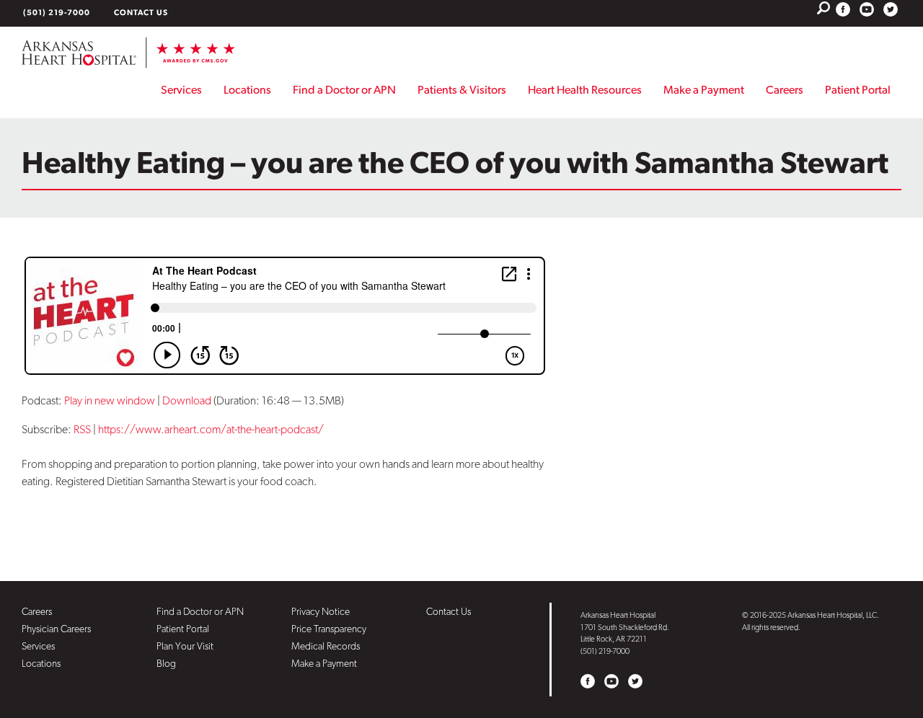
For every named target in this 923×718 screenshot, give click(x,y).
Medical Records (325, 646)
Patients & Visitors (462, 90)
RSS (82, 429)
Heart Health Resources (585, 90)
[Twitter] (890, 9)
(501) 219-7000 (56, 12)
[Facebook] (843, 9)
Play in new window (109, 400)
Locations (247, 90)
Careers (784, 90)
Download (186, 400)
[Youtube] (867, 9)
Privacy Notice (320, 611)
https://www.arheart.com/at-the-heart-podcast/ (211, 429)
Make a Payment (703, 90)
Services (181, 90)
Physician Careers (56, 628)
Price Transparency (328, 628)
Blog (166, 663)
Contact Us (141, 12)
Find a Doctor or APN (344, 90)
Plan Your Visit (184, 646)
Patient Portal (858, 90)
